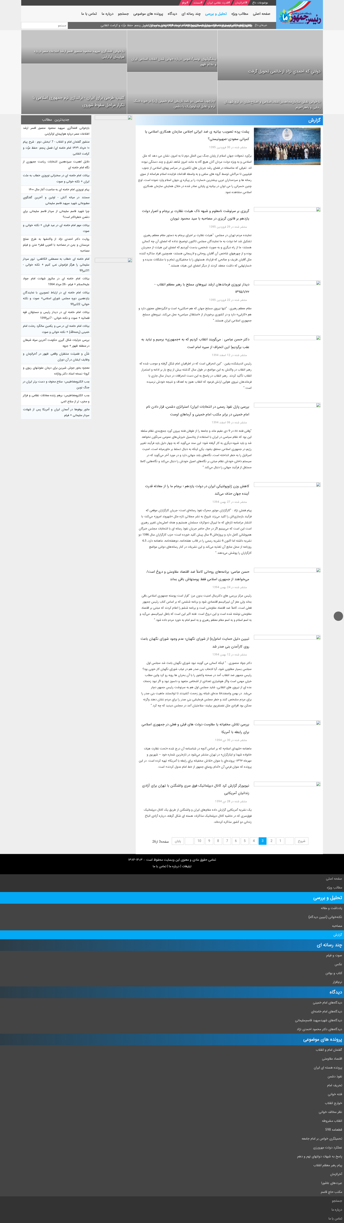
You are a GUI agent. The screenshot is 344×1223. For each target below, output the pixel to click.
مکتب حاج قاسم (331, 1191)
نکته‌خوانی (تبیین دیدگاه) (325, 917)
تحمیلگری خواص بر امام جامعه (322, 1138)
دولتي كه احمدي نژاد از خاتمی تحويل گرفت (284, 71)
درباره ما (174, 866)
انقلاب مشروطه (332, 1120)
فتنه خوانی (335, 1094)
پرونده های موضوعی (322, 1039)
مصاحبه (337, 925)
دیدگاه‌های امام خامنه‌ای (326, 1011)
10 (199, 841)
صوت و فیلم (334, 955)
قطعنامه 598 (333, 1129)
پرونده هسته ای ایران (328, 1067)
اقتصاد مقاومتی (332, 1058)
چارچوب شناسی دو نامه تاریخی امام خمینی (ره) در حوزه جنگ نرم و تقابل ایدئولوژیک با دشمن (174, 103)
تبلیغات (186, 866)
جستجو (337, 1200)
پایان (178, 841)
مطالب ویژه (334, 887)
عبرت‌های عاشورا (331, 1183)
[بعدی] (189, 841)
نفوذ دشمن (335, 1076)
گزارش (337, 934)
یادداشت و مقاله (331, 908)
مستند (197, 2)
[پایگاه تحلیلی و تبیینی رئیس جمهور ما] (113, 185)
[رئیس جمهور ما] (299, 14)
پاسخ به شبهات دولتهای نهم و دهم (319, 1156)
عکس (338, 964)
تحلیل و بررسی (327, 897)
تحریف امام (334, 1085)
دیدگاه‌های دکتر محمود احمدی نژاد (319, 1029)
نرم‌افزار (337, 982)
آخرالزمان (240, 2)
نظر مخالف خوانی (330, 1112)
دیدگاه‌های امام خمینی (327, 1002)
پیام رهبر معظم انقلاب (327, 1165)
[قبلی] (289, 841)
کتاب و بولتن (334, 973)
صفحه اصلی (334, 878)
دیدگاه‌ (336, 992)
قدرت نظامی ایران (217, 2)
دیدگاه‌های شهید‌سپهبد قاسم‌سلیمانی (318, 1020)
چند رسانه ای (329, 945)
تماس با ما (159, 866)
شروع (301, 841)
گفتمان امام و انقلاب (329, 1049)
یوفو (184, 2)
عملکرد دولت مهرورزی (327, 1147)
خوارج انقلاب (333, 1103)
